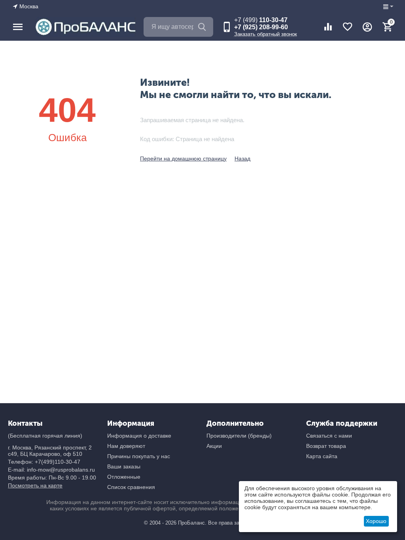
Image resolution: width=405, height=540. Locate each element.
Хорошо (376, 521)
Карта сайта (321, 456)
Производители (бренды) (239, 435)
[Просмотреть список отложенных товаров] (347, 27)
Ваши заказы (123, 466)
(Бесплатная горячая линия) (45, 435)
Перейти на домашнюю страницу (183, 158)
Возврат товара (326, 446)
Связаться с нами (329, 435)
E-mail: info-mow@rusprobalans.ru (51, 469)
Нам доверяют (126, 446)
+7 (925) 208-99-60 (261, 27)
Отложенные (123, 477)
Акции (214, 446)
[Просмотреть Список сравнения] (327, 27)
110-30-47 (261, 20)
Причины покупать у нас (138, 456)
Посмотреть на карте (35, 485)
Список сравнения (131, 487)
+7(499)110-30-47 (57, 462)
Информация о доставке (139, 435)
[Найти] (203, 27)
